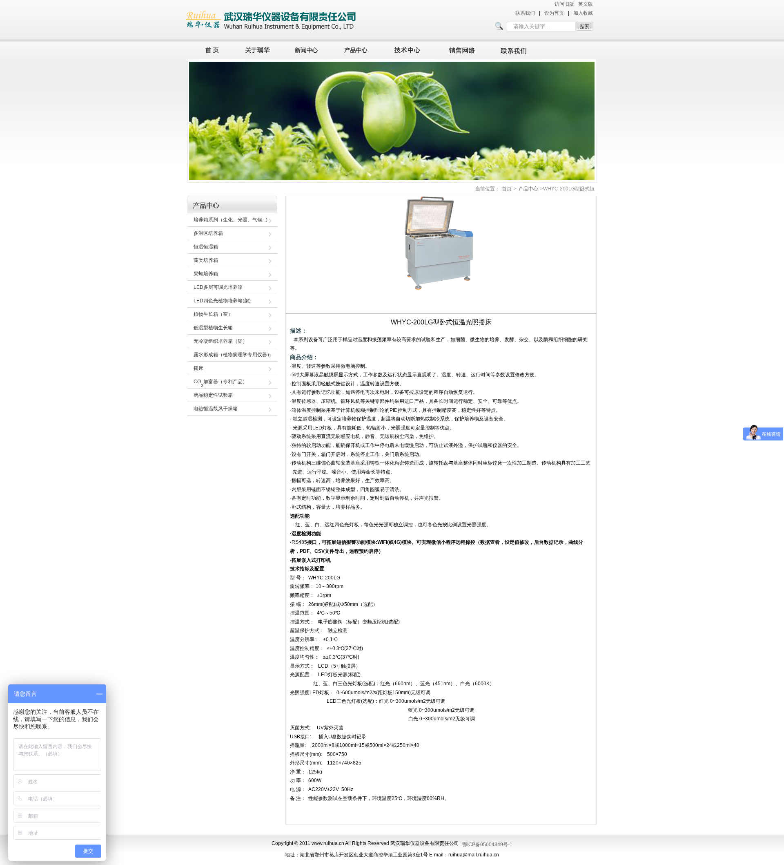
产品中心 (358, 49)
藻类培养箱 (206, 260)
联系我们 (525, 13)
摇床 (198, 368)
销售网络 (463, 49)
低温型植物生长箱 (213, 328)
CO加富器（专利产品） (220, 383)
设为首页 (554, 13)
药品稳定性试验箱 (213, 395)
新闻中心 (307, 49)
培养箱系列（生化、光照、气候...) (230, 220)
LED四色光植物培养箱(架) (222, 301)
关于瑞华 (257, 49)
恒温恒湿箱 (206, 247)
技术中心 (410, 49)
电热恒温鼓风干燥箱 (216, 408)
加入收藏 (583, 13)
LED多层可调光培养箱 (218, 287)
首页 (209, 49)
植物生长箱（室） (213, 314)
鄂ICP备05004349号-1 (487, 844)
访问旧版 (564, 4)
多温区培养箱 (208, 233)
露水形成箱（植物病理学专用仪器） (233, 355)
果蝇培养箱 (206, 274)
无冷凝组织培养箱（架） (220, 341)
